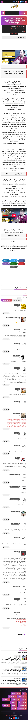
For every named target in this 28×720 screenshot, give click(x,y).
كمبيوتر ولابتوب (21, 708)
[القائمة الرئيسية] (3, 13)
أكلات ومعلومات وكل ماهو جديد (13, 317)
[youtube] (18, 2)
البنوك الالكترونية (15, 694)
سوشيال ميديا (8, 29)
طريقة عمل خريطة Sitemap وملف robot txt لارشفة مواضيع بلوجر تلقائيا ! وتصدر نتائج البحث (12, 670)
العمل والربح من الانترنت (21, 621)
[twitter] (21, 2)
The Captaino (16, 356)
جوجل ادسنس (21, 702)
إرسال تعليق (5, 313)
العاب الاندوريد (11, 696)
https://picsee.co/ (11, 109)
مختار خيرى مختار (15, 511)
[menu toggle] (26, 2)
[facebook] (23, 2)
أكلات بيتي (17, 305)
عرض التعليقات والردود (6, 300)
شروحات (22, 31)
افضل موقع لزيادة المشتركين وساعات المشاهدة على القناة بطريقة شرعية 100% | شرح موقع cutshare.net (11, 659)
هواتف (13, 708)
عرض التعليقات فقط (16, 300)
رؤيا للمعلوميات (9, 715)
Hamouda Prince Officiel (21, 620)
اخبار (23, 694)
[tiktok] (16, 2)
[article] (14, 274)
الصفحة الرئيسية (21, 29)
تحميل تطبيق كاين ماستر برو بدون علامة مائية (16, 419)
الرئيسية (22, 13)
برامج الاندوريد (14, 699)
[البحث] (2, 2)
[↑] (14, 713)
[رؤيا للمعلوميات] (14, 6)
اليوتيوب (14, 29)
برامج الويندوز (5, 699)
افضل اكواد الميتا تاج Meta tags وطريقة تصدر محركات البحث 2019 (12, 681)
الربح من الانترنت (21, 696)
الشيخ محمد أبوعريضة (15, 474)
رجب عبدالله (16, 413)
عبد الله (17, 458)
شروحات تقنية (23, 625)
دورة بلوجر (13, 702)
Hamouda (17, 612)
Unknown (17, 329)
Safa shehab (16, 586)
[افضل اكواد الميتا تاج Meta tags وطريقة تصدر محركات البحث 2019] (24, 680)
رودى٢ (17, 389)
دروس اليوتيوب (23, 622)
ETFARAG (17, 551)
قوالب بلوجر (5, 705)
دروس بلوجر (23, 624)
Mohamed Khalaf (15, 524)
